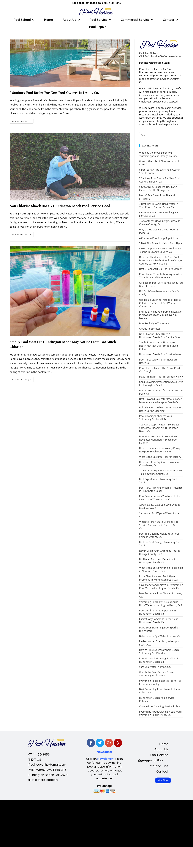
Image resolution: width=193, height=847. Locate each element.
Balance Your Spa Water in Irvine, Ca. (160, 636)
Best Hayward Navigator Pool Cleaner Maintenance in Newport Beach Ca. (160, 400)
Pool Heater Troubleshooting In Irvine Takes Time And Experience (160, 275)
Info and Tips (158, 766)
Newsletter (104, 751)
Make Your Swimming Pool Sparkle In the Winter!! (160, 629)
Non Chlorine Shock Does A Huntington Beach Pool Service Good (60, 206)
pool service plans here (165, 124)
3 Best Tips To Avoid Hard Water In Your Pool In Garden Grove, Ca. (158, 205)
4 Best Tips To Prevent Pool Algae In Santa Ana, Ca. (159, 214)
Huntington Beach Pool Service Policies (156, 699)
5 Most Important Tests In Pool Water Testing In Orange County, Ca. (160, 250)
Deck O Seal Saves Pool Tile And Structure (157, 197)
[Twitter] (100, 743)
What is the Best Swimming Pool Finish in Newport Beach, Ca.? (161, 569)
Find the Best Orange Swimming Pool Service (160, 543)
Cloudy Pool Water (149, 328)
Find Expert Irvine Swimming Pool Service (158, 480)
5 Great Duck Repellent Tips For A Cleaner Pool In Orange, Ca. (158, 188)
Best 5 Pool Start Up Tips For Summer (160, 269)
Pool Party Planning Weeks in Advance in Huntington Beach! (160, 489)
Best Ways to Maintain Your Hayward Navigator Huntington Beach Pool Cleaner (160, 440)
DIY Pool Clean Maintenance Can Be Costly (159, 293)
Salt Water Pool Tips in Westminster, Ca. (159, 515)
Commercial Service (135, 20)
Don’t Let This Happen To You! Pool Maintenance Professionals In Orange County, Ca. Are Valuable (160, 260)
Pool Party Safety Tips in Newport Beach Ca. (158, 361)
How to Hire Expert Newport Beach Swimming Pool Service (159, 651)
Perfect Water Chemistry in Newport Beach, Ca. (159, 643)
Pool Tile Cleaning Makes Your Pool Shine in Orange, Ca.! (159, 535)
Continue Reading (22, 120)
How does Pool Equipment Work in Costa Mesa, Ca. (159, 463)
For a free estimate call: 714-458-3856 (96, 2)
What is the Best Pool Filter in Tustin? (160, 456)
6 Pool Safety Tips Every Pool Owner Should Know (159, 171)
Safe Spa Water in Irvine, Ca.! (155, 667)
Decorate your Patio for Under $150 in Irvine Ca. (161, 392)
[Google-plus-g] (109, 743)
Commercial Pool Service (150, 760)
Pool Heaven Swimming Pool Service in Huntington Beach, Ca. (161, 660)
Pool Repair (97, 27)
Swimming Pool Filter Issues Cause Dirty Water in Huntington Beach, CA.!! (160, 603)
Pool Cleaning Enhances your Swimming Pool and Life (155, 417)
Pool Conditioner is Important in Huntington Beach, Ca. (157, 612)
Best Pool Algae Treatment (154, 323)
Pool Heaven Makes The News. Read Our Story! (159, 369)
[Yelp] (118, 743)
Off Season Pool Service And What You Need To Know (161, 284)
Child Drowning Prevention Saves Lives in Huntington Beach (161, 383)
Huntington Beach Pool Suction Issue (160, 354)
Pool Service (98, 20)
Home (48, 20)
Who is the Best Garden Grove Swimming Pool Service (156, 674)
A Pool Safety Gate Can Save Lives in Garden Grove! (159, 506)
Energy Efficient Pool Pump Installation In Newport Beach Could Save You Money (161, 315)
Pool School (22, 20)
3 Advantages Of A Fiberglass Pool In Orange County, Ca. (159, 222)
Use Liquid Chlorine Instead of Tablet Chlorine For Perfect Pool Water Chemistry (160, 303)
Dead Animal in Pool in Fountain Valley (161, 376)
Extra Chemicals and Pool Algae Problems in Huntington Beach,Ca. (158, 578)
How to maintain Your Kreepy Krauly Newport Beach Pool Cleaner (159, 450)
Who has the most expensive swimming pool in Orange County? (158, 154)
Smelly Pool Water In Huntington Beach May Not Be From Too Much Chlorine (158, 346)
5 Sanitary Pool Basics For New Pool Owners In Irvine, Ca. (54, 93)
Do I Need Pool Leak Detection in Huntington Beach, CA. (157, 561)
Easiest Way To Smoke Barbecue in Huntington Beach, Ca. (158, 620)
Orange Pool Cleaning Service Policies (160, 706)
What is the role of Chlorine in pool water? (159, 163)
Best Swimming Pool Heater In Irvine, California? (160, 691)
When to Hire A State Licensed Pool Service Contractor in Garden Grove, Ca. (159, 525)
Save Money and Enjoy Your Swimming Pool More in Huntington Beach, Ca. (161, 586)
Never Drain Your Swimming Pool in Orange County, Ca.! (159, 552)
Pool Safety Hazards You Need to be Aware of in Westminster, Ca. (159, 497)
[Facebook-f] (91, 743)
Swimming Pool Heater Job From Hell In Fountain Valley (160, 682)
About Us (69, 20)
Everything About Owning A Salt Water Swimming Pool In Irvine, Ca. (160, 713)
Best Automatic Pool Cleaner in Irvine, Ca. (160, 595)
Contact (168, 20)
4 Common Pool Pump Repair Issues (159, 238)
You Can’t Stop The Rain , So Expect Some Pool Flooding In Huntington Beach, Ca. (159, 428)
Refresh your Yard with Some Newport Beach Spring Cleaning (161, 409)
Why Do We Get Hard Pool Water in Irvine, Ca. (159, 231)
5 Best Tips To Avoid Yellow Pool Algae (160, 243)
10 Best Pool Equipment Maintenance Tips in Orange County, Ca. (160, 472)
